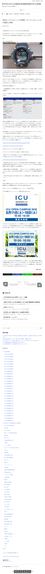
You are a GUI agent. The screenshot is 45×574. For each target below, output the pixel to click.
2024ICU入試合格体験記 (8, 359)
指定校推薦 (6, 452)
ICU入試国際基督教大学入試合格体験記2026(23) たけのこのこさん (15, 343)
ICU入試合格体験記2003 (8, 410)
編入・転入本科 (7, 501)
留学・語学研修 (7, 484)
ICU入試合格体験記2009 (8, 395)
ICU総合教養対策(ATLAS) (9, 440)
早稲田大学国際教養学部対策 (9, 469)
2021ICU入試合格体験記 (8, 366)
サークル (5, 526)
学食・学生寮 (6, 491)
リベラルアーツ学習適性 (8, 474)
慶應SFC (5, 528)
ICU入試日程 (6, 506)
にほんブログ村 (5, 552)
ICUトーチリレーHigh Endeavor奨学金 (11, 447)
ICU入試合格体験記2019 (8, 371)
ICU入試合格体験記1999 (8, 420)
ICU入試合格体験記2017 (8, 376)
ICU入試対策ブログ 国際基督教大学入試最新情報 (16, 13)
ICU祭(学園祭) (6, 477)
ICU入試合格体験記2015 (8, 381)
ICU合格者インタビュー (8, 536)
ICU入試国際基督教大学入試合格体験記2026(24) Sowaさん (14, 342)
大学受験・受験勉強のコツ (9, 533)
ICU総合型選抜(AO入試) (8, 455)
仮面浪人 (5, 462)
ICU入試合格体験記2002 (8, 413)
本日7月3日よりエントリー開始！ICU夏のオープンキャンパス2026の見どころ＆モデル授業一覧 (20, 340)
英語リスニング (7, 437)
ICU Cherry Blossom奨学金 (9, 425)
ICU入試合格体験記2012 (8, 388)
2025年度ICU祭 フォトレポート (10, 317)
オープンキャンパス (8, 464)
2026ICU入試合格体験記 (8, 354)
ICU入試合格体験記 (6, 351)
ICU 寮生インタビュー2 (8, 307)
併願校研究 (6, 519)
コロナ (5, 546)
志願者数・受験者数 (8, 482)
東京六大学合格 (7, 494)
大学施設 (5, 538)
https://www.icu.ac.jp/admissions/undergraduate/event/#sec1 (16, 142)
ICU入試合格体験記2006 (8, 403)
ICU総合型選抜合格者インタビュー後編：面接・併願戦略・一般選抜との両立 (17, 338)
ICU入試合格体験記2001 (8, 415)
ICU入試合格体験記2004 (8, 408)
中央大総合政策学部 (8, 516)
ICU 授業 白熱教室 (8, 499)
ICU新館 (5, 543)
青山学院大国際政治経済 (8, 514)
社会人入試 (6, 487)
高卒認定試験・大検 (8, 523)
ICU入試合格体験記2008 (8, 398)
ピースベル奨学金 (7, 445)
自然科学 (5, 479)
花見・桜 (5, 459)
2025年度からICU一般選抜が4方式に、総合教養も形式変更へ (16, 312)
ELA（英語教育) (7, 489)
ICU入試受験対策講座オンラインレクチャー (10, 566)
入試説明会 (6, 467)
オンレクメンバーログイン (8, 561)
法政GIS (5, 531)
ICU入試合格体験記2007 (8, 400)
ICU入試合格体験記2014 (8, 383)
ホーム (4, 13)
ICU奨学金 (6, 427)
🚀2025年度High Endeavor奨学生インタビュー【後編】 (15, 297)
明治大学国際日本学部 (8, 521)
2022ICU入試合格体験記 (8, 363)
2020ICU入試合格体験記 (8, 368)
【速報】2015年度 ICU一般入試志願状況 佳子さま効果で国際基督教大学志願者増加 (21, 302)
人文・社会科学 (7, 430)
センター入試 (6, 504)
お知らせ (5, 450)
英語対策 (5, 435)
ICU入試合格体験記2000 (8, 418)
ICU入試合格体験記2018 (8, 373)
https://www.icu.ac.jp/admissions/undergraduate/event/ (15, 159)
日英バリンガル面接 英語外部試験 (10, 432)
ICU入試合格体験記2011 (8, 391)
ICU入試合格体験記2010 (8, 393)
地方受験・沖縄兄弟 (8, 496)
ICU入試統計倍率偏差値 (8, 457)
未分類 (4, 548)
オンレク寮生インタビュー (9, 509)
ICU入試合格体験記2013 (8, 386)
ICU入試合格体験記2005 (8, 405)
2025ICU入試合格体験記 (8, 356)
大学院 (5, 511)
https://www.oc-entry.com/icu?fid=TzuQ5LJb (13, 145)
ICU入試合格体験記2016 (8, 378)
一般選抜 (28, 13)
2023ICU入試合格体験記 (8, 361)
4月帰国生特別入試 (7, 472)
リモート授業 (6, 541)
